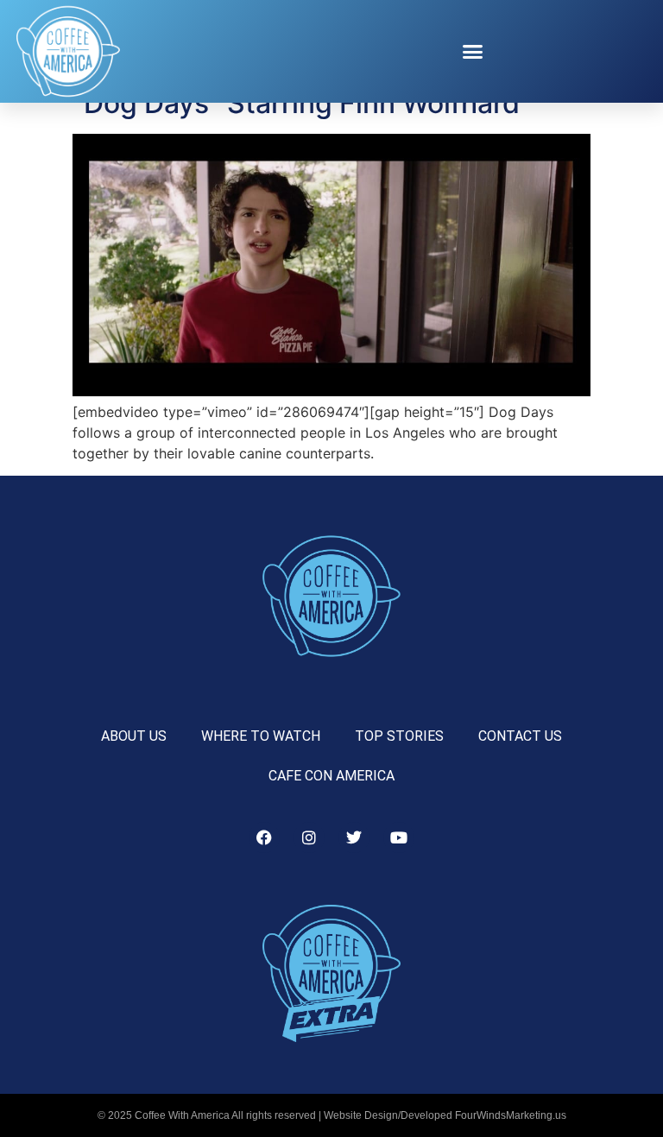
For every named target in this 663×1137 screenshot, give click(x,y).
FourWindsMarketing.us (510, 1115)
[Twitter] (353, 837)
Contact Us (520, 736)
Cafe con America (331, 775)
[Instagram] (309, 837)
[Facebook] (264, 837)
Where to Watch (260, 736)
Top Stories (399, 736)
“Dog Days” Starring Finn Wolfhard (296, 103)
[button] (473, 51)
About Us (134, 736)
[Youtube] (398, 837)
